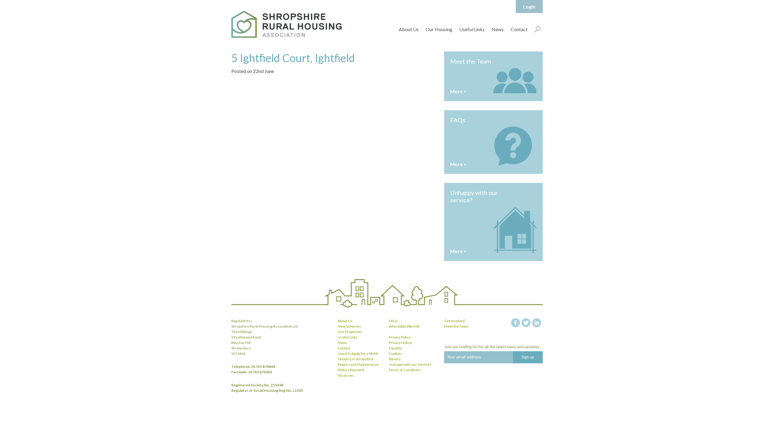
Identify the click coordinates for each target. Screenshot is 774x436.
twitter (526, 322)
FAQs (393, 321)
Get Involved (454, 321)
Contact (519, 29)
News (498, 29)
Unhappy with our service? (410, 364)
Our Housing (439, 29)
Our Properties (350, 331)
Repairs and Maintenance (358, 364)
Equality (395, 348)
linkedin (536, 322)
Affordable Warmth (404, 326)
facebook (515, 322)
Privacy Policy (400, 337)
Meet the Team (456, 326)
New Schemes (349, 326)
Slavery (395, 359)
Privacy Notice (400, 342)
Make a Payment (351, 370)
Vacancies (346, 375)
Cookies (395, 353)
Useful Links (472, 29)
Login (529, 6)
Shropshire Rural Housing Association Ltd (286, 24)
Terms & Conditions (405, 370)
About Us (409, 29)
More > (458, 91)
